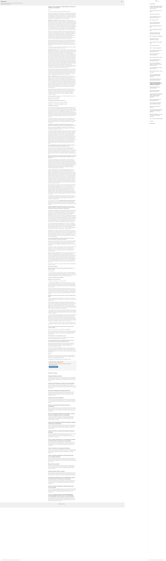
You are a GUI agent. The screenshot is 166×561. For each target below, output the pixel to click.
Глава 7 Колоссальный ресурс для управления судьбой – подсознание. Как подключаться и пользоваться (61, 478)
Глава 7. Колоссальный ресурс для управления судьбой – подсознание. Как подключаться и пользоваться (62, 440)
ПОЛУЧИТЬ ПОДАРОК (53, 366)
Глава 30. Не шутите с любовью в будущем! (156, 118)
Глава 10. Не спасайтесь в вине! (154, 45)
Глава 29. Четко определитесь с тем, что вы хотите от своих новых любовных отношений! (156, 115)
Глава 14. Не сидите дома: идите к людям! (156, 57)
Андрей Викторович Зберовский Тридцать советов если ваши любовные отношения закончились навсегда (156, 7)
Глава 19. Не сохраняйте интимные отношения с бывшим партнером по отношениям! (155, 75)
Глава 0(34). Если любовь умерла (155, 14)
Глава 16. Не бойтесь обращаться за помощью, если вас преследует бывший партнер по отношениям (156, 64)
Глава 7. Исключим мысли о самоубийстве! (156, 36)
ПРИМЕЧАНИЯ (152, 123)
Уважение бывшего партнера (55, 376)
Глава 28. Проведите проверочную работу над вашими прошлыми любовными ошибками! (156, 110)
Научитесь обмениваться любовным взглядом (59, 390)
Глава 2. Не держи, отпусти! (154, 19)
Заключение (151, 121)
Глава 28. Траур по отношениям (55, 397)
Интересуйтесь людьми (53, 464)
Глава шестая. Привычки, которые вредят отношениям (61, 383)
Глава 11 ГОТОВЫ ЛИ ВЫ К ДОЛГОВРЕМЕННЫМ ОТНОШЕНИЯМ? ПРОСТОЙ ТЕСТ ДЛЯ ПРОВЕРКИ (61, 495)
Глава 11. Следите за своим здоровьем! (155, 47)
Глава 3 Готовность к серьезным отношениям (59, 448)
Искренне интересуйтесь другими (56, 471)
